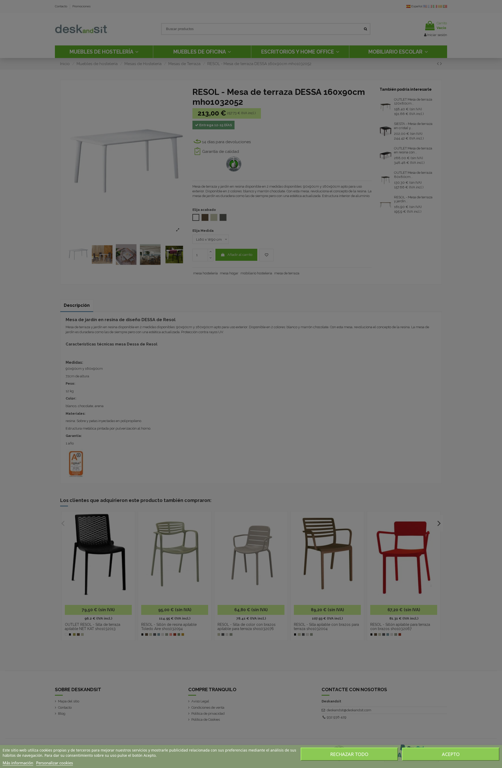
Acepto (451, 754)
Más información (18, 762)
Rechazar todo (349, 754)
